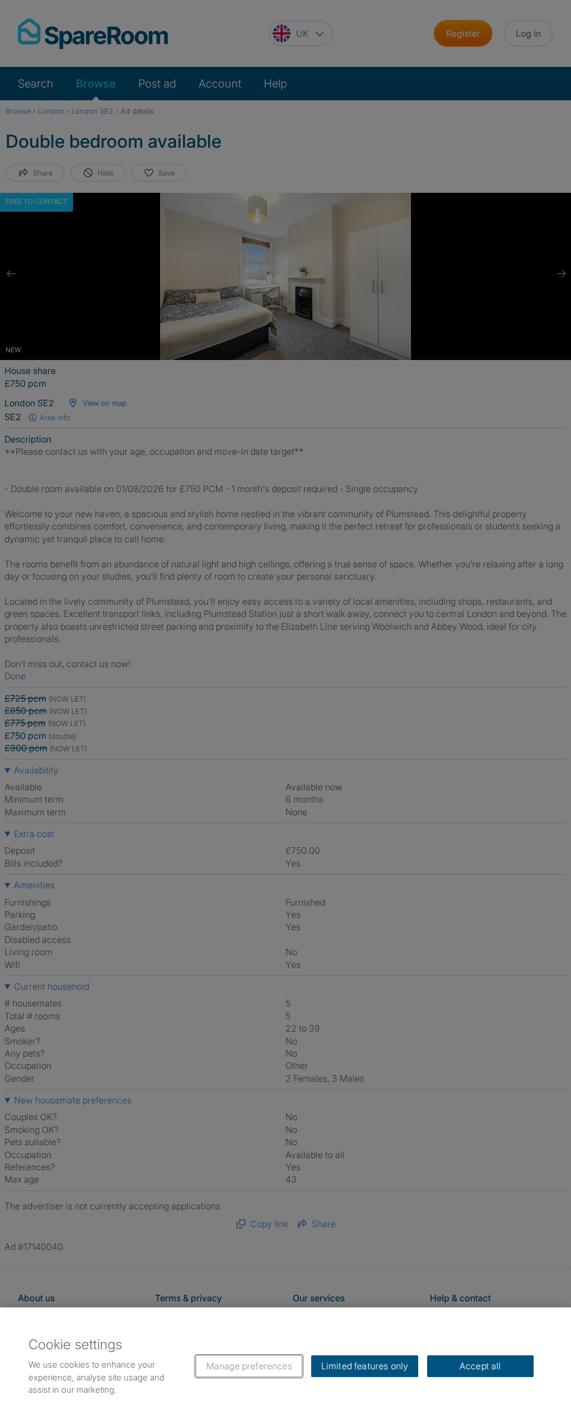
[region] (285, 1366)
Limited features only (364, 1365)
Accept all (480, 1365)
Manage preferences (249, 1365)
